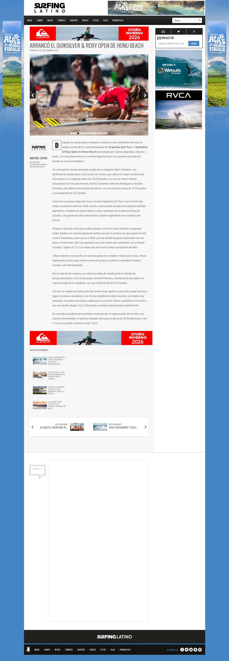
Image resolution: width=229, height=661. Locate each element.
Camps (40, 20)
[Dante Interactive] (28, 649)
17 (106, 133)
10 (91, 133)
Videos (85, 20)
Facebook (194, 31)
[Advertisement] (178, 178)
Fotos (96, 20)
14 (100, 133)
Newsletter (163, 31)
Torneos (61, 20)
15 (102, 133)
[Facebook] (182, 649)
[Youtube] (191, 649)
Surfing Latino (50, 8)
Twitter (178, 31)
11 (93, 133)
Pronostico (117, 20)
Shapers (74, 20)
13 (97, 133)
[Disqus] (98, 501)
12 (95, 133)
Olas (105, 20)
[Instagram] (200, 650)
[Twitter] (186, 649)
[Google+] (195, 650)
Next (145, 95)
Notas (50, 20)
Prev (33, 95)
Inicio (29, 20)
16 (104, 133)
